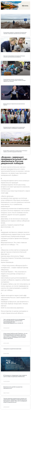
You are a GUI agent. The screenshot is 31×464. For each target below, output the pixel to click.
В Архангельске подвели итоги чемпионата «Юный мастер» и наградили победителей (14, 128)
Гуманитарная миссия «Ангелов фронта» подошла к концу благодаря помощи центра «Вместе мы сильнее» (14, 80)
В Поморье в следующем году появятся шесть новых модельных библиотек (15, 376)
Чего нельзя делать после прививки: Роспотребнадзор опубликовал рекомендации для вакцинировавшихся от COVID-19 (14, 321)
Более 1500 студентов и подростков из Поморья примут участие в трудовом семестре (15, 151)
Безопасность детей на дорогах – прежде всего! (13, 387)
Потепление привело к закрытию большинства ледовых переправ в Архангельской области (14, 33)
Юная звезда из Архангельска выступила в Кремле (14, 104)
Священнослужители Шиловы (12, 348)
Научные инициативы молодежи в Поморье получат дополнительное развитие (14, 56)
